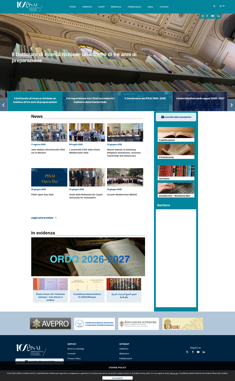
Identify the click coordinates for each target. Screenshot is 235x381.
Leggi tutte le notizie (42, 217)
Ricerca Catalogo (75, 348)
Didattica (87, 6)
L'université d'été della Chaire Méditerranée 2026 (84, 151)
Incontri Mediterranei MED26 (122, 194)
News (150, 6)
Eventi (101, 6)
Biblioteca (116, 6)
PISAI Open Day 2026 (42, 194)
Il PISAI (73, 6)
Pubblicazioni (134, 6)
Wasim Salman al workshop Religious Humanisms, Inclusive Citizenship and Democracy (124, 152)
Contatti (164, 6)
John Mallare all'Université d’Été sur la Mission (48, 151)
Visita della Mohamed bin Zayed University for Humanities (85, 196)
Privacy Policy (74, 358)
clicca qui (174, 373)
